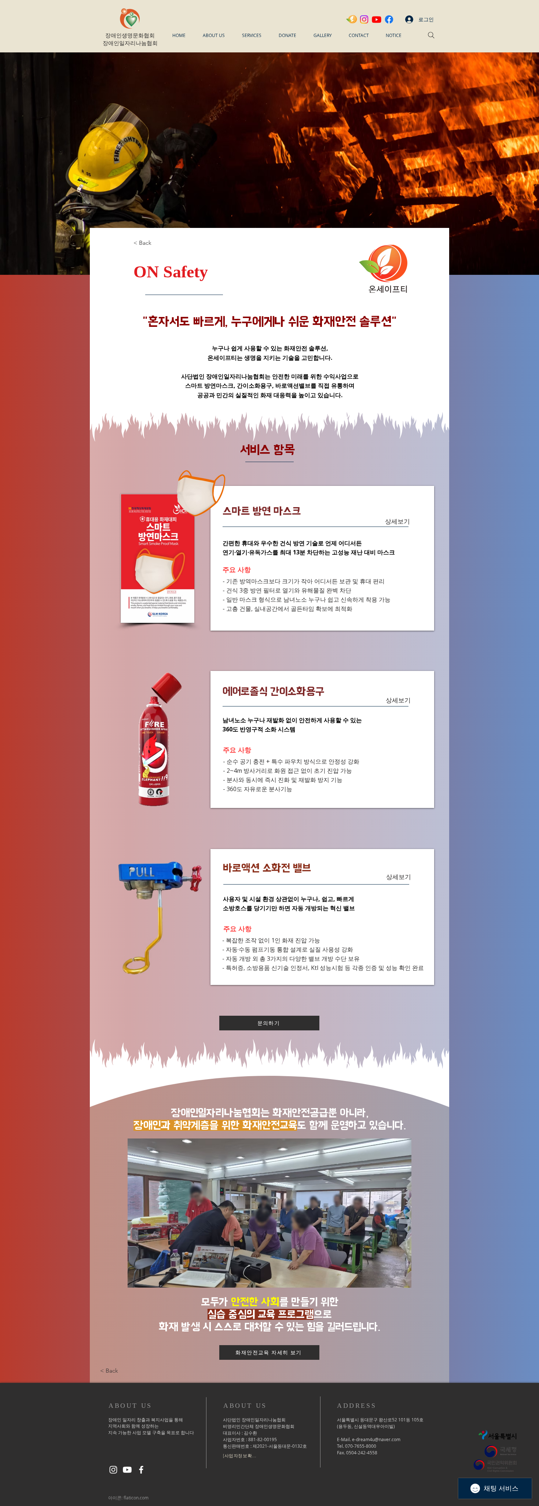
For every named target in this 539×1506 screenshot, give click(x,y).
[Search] (431, 35)
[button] (213, 35)
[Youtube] (376, 19)
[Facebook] (389, 19)
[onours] (351, 19)
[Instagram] (364, 19)
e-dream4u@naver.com (376, 1439)
